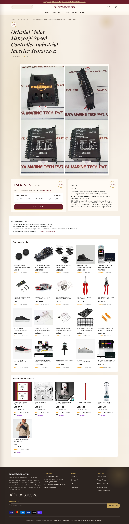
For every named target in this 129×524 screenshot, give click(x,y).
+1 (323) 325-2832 (50, 482)
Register (109, 7)
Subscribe (113, 506)
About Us (74, 476)
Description (75, 186)
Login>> (19, 415)
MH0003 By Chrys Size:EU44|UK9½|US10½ (84, 266)
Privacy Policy (101, 480)
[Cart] (115, 7)
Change (58, 195)
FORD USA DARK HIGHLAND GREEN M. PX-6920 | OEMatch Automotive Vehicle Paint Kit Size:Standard (43, 361)
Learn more (46, 190)
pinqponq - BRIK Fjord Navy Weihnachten (21, 440)
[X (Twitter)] (30, 495)
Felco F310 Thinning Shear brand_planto (84, 298)
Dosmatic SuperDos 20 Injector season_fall (64, 361)
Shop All (56, 12)
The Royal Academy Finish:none (40, 403)
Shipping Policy (102, 487)
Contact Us (74, 480)
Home (47, 12)
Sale (82, 12)
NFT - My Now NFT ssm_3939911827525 (20, 361)
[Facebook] (11, 495)
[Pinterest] (35, 495)
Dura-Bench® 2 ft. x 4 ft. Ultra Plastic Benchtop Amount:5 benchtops (85, 329)
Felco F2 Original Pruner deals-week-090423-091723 (106, 298)
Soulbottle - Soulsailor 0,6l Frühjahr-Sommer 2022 (105, 403)
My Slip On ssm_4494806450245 (83, 361)
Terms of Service (102, 483)
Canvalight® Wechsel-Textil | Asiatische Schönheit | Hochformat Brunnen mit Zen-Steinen (64, 403)
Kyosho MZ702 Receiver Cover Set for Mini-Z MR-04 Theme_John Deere (22, 298)
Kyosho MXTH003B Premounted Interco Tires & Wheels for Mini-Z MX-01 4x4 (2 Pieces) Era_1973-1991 (22, 266)
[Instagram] (16, 495)
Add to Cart (38, 207)
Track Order (75, 487)
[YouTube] (21, 495)
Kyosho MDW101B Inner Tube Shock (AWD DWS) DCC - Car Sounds (105, 329)
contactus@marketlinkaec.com (54, 484)
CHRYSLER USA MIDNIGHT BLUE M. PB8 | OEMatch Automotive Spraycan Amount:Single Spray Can (105, 266)
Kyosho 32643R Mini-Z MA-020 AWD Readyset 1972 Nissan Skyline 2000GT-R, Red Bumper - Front (43, 298)
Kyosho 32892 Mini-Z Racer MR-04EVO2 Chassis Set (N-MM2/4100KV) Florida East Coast (43, 266)
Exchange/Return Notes (20, 221)
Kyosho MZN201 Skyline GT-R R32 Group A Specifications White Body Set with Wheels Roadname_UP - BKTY (43, 329)
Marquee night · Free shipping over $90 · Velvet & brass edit (65, 2)
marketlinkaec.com (64, 6)
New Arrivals (72, 12)
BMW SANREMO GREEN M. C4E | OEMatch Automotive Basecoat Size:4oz (106, 361)
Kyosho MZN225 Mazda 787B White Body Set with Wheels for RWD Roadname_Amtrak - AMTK (64, 329)
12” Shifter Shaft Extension (84, 402)
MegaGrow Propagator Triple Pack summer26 (63, 266)
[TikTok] (26, 495)
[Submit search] (31, 7)
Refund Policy (101, 476)
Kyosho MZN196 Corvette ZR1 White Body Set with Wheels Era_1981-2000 (64, 298)
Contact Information (103, 491)
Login (103, 7)
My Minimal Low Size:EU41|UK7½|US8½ (20, 329)
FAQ (72, 483)
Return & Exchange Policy (47, 231)
